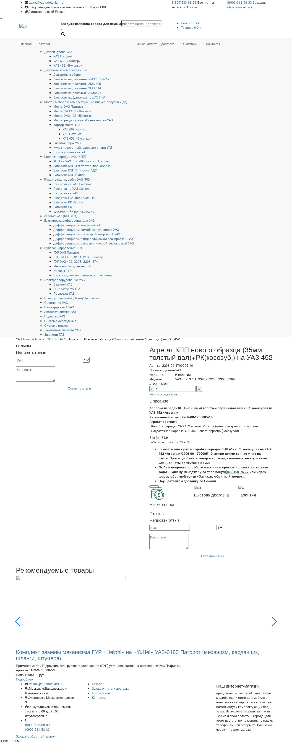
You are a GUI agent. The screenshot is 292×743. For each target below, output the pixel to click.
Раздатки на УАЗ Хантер (71, 188)
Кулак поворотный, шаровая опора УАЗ (82, 147)
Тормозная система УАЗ (62, 329)
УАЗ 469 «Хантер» (67, 60)
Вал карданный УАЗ (59, 307)
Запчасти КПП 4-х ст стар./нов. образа (82, 165)
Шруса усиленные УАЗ (70, 152)
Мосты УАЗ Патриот (68, 106)
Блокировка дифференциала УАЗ (69, 220)
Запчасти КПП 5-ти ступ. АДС (75, 170)
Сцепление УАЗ (56, 302)
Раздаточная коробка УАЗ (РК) (67, 179)
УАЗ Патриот (62, 56)
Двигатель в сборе (67, 74)
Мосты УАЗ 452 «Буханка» (73, 115)
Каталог (44, 43)
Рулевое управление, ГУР (63, 247)
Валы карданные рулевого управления (82, 275)
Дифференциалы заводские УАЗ (77, 225)
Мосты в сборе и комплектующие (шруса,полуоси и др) (85, 101)
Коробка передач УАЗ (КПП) (65, 156)
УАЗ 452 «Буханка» (67, 65)
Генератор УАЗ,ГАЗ (67, 288)
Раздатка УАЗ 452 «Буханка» (74, 197)
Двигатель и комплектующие (65, 70)
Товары (28, 339)
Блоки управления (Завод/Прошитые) (72, 298)
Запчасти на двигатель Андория (77, 92)
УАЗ (19, 339)
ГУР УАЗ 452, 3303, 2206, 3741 (76, 261)
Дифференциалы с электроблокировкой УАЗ (86, 234)
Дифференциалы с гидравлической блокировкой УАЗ (93, 238)
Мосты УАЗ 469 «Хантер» (72, 111)
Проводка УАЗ (63, 293)
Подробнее (24, 679)
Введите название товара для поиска (90, 23)
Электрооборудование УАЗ (64, 279)
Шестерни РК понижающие (73, 211)
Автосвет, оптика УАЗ (60, 311)
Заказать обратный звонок (246, 4)
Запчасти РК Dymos (68, 202)
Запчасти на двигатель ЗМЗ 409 (77, 83)
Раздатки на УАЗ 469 (68, 193)
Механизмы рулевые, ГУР (72, 266)
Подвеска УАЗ (54, 316)
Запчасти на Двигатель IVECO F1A (79, 97)
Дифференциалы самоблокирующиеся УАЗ (86, 229)
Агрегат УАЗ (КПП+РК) (60, 215)
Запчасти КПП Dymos (69, 174)
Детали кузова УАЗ (58, 51)
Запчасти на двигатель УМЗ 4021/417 (81, 79)
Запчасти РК (62, 206)
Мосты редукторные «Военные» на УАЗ (83, 120)
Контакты (213, 43)
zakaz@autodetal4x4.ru (46, 2)
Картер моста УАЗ (66, 124)
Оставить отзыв (79, 388)
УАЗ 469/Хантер (74, 129)
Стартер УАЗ (62, 284)
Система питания (57, 325)
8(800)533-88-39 (184, 2)
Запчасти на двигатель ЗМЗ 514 (77, 88)
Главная (25, 43)
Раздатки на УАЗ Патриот (72, 184)
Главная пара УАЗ (67, 142)
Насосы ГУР (62, 270)
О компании (190, 43)
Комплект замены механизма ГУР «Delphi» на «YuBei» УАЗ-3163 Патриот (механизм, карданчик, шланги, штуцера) (137, 655)
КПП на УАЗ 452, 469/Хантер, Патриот (81, 161)
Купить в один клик (163, 394)
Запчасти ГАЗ (54, 334)
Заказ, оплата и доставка (156, 43)
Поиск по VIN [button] (191, 23)
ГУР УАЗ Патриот (66, 252)
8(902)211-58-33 (239, 2)
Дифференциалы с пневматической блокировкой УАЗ (93, 243)
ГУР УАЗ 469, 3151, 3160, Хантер (78, 257)
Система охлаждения (60, 320)
